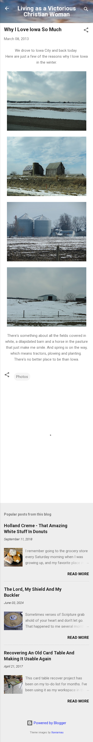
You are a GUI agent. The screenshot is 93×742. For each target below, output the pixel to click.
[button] (86, 31)
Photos (22, 376)
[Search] (86, 10)
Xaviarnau (57, 732)
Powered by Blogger (49, 723)
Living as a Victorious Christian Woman (46, 11)
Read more (78, 574)
